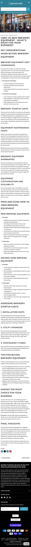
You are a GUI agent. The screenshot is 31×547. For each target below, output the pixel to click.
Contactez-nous (21, 538)
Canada (15, 519)
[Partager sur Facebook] (2, 451)
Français (14, 515)
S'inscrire (24, 509)
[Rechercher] (28, 9)
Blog (27, 538)
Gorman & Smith (5, 443)
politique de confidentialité (15, 541)
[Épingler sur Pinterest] (10, 451)
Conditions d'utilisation (23, 539)
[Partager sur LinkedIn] (7, 451)
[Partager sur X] (5, 451)
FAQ (2, 539)
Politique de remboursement (11, 539)
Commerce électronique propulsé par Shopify (15, 544)
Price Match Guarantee (11, 538)
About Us (3, 538)
